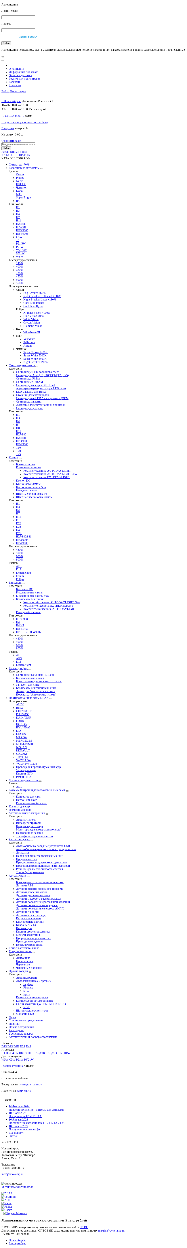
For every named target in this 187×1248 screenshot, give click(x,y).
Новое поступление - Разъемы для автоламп (36, 1108)
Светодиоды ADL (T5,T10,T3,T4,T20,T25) (42, 375)
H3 (18, 210)
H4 (18, 213)
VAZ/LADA (23, 760)
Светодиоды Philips (28, 378)
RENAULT (23, 750)
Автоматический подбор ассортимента (33, 1036)
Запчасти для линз (27, 684)
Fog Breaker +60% (34, 292)
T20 (18, 450)
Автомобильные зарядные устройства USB (43, 845)
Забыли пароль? (28, 36)
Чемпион (21, 187)
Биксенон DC (24, 589)
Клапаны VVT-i (26, 924)
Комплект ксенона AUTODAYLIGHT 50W (50, 473)
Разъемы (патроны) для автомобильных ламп (37, 790)
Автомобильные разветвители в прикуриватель (46, 849)
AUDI (20, 704)
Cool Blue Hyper (33, 306)
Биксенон (15, 582)
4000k (19, 266)
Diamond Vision (32, 325)
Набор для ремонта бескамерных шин (39, 855)
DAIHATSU (23, 717)
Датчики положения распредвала (37, 905)
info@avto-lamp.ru (12, 1174)
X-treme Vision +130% (36, 312)
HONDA (21, 724)
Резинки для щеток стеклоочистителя (39, 869)
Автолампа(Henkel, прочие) (33, 980)
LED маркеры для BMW (31, 391)
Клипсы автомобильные (24, 948)
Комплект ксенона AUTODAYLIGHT (47, 470)
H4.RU (84, 1227)
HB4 (67, 1053)
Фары (12, 1017)
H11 (18, 220)
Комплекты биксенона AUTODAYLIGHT (49, 608)
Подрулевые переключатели (33, 938)
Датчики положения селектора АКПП (40, 908)
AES (19, 658)
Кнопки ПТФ (24, 773)
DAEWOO (22, 714)
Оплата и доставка (20, 75)
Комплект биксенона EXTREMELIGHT (48, 605)
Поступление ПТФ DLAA (25, 1114)
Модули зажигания (28, 934)
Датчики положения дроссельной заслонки (43, 901)
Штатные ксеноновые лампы (34, 497)
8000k (19, 559)
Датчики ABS (24, 885)
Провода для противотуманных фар (38, 766)
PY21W (29, 1059)
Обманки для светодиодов (32, 394)
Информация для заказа (23, 72)
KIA (18, 730)
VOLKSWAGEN (26, 763)
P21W (19, 246)
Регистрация (18, 91)
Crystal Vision (31, 322)
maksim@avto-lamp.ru (111, 1230)
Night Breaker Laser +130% (39, 299)
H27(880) (39, 1053)
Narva (19, 181)
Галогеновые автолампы (24, 167)
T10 (18, 447)
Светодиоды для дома (29, 408)
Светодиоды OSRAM (29, 381)
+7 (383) (12, 115)
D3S (18, 526)
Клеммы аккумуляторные (32, 997)
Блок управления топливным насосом (40, 882)
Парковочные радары (29, 832)
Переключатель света (29, 944)
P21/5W (21, 243)
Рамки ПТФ (23, 776)
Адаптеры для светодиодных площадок (40, 404)
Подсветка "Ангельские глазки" (36, 694)
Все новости (16, 1132)
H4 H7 (20, 625)
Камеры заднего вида (29, 826)
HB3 (60, 1053)
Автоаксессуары (19, 839)
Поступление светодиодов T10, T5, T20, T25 (36, 1121)
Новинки (14, 1023)
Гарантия (14, 81)
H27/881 (21, 227)
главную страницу (30, 1084)
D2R (19, 533)
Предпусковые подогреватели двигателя (41, 862)
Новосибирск (17, 1240)
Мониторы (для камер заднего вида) (38, 829)
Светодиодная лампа (22, 365)
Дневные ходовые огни (24, 780)
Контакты (15, 85)
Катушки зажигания (28, 918)
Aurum (27, 345)
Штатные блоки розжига (31, 493)
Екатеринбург (17, 1243)
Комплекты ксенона (28, 467)
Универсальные (26, 770)
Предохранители (26, 859)
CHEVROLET (25, 711)
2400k (19, 263)
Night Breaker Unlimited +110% (42, 296)
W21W (20, 253)
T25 (18, 454)
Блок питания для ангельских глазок (39, 681)
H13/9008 (22, 618)
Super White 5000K (35, 355)
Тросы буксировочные (30, 872)
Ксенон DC (23, 480)
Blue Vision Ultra (33, 315)
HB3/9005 (22, 230)
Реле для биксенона (28, 612)
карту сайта (24, 1090)
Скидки (19, 164)
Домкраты (22, 852)
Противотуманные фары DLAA (29, 697)
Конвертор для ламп (28, 796)
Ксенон (14, 457)
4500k (19, 276)
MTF (19, 194)
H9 (25, 1053)
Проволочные (24, 961)
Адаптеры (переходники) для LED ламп (41, 388)
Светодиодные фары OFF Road (35, 385)
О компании (16, 68)
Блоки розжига (25, 464)
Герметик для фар (20, 809)
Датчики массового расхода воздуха (38, 898)
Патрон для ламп (26, 799)
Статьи (13, 1136)
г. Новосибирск (11, 101)
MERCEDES (24, 740)
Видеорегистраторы (28, 822)
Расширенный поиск (14, 151)
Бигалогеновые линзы (30, 678)
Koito (19, 190)
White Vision (31, 319)
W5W (19, 256)
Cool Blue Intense (33, 302)
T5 (17, 240)
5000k (19, 279)
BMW (19, 707)
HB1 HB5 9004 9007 (28, 632)
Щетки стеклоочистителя (32, 1010)
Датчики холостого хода (31, 915)
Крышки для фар (19, 806)
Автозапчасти (18, 875)
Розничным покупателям (24, 78)
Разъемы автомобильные (31, 803)
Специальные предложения (26, 1020)
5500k (19, 283)
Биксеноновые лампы (29, 592)
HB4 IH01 (22, 628)
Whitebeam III (31, 332)
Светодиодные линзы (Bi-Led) (35, 674)
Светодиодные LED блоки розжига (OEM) (42, 398)
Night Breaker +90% (35, 362)
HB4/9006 (22, 233)
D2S (18, 523)
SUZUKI (21, 753)
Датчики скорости (27, 911)
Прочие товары (19, 971)
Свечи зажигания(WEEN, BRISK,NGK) (41, 1003)
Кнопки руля (24, 928)
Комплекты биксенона (30, 599)
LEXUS (21, 734)
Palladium (29, 342)
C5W (19, 236)
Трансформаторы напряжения (34, 836)
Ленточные (23, 957)
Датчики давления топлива (33, 895)
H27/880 (21, 223)
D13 (18, 569)
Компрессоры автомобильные (34, 1000)
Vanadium (29, 339)
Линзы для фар (18, 668)
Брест (26, 994)
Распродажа (16, 1030)
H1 (18, 207)
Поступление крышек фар (25, 1128)
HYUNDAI (23, 727)
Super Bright (23, 197)
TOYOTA (22, 757)
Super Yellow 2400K (35, 352)
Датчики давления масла (31, 892)
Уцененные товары (21, 1033)
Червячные (23, 964)
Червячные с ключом (29, 967)
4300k (19, 273)
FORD (20, 720)
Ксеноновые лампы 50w (31, 487)
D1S (18, 520)
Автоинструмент (26, 977)
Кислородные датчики (30, 921)
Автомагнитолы (26, 819)
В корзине (7, 128)
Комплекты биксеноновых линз (36, 687)
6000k (19, 556)
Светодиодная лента (28, 401)
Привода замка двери (29, 941)
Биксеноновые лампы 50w (32, 595)
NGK (26, 1007)
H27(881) (51, 1053)
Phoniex (28, 987)
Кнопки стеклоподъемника (33, 931)
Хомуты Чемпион (20, 951)
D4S (18, 529)
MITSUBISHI (24, 743)
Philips (20, 177)
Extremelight (23, 572)
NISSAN (21, 747)
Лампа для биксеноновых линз (35, 691)
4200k (19, 269)
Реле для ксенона (26, 490)
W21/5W (21, 250)
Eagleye (28, 984)
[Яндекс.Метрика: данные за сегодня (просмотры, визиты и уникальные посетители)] (15, 1213)
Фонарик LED (25, 1013)
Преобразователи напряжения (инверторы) (43, 865)
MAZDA (21, 737)
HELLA (21, 184)
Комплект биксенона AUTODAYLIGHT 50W (51, 602)
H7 (18, 217)
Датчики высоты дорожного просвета (39, 888)
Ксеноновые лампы (28, 483)
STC (26, 990)
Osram (20, 174)
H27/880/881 (23, 536)
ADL (19, 566)
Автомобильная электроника (27, 813)
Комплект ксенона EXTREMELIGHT (46, 477)
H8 (18, 427)
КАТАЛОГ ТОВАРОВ (15, 155)
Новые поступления (21, 1027)
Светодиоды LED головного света (37, 371)
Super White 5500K (35, 358)
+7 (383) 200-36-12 (12, 1167)
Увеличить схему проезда (17, 1186)
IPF (18, 200)
